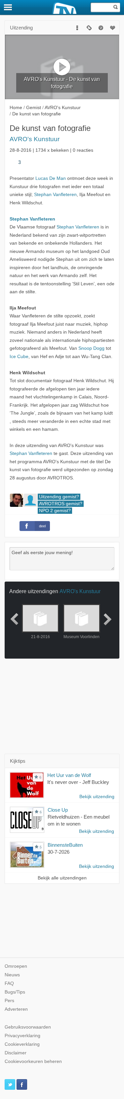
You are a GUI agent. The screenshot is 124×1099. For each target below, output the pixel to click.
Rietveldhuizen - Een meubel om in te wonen (78, 820)
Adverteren (16, 1009)
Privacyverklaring (22, 1035)
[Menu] (8, 7)
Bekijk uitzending (96, 796)
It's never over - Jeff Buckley (78, 782)
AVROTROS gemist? (60, 503)
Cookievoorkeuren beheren (33, 1061)
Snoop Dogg (91, 348)
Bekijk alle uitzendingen (62, 877)
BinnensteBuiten (65, 845)
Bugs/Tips (15, 992)
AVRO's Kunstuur (35, 139)
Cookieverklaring (22, 1044)
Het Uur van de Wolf (69, 775)
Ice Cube (19, 356)
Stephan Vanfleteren (55, 194)
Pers (9, 1000)
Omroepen (16, 966)
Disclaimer (15, 1052)
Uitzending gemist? (59, 496)
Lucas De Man (50, 178)
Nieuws (12, 974)
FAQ (9, 983)
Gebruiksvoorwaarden (28, 1027)
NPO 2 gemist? (55, 510)
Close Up (58, 810)
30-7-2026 (58, 852)
